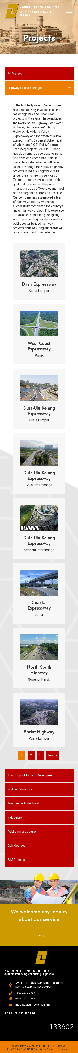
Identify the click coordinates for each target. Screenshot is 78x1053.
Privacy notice (64, 1049)
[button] (39, 935)
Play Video (56, 292)
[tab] (39, 74)
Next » (52, 755)
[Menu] (69, 11)
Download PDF (54, 277)
